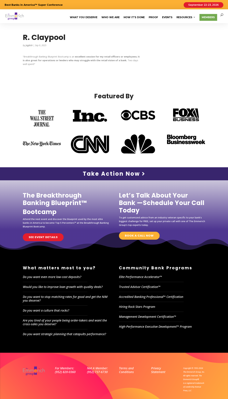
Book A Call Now (139, 235)
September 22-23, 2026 (203, 4)
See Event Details (43, 237)
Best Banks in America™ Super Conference (34, 5)
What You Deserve (83, 17)
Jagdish (29, 45)
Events (167, 17)
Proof (153, 17)
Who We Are (110, 17)
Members (208, 17)
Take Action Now (112, 174)
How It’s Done (134, 17)
